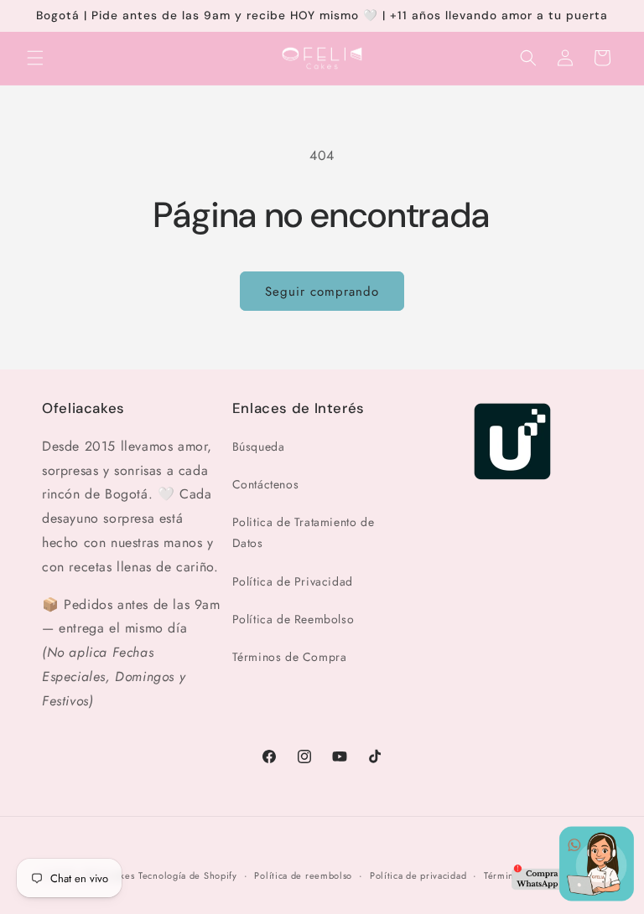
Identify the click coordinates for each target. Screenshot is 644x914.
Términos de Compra (289, 656)
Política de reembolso (303, 875)
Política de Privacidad (292, 581)
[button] (35, 57)
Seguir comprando (322, 291)
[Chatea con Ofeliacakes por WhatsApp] (573, 868)
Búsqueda (258, 446)
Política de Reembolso (293, 619)
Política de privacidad (418, 875)
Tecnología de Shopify (187, 875)
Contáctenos (265, 484)
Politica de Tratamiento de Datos (303, 532)
